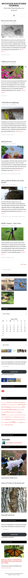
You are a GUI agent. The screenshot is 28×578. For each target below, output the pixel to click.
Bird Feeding (5, 407)
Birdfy (4, 257)
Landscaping (13, 173)
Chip (7, 412)
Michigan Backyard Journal (14, 4)
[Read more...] (19, 131)
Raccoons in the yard (8, 21)
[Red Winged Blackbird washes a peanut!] (7, 298)
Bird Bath (16, 404)
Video (24, 422)
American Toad (11, 402)
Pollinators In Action (8, 62)
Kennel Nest (6, 216)
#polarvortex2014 (4, 402)
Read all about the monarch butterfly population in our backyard (11, 561)
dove (21, 412)
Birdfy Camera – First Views (11, 223)
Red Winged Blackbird (15, 419)
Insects (5, 95)
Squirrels (2, 422)
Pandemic (19, 417)
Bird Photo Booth (13, 407)
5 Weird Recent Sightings (10, 102)
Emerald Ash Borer (8, 515)
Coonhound (12, 412)
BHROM (13, 404)
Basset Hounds (8, 404)
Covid (16, 412)
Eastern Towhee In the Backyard (12, 483)
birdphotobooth (19, 407)
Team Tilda (8, 422)
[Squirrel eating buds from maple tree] (20, 284)
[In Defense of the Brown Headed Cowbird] (7, 284)
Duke (3, 414)
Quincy (8, 419)
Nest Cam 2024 (12, 216)
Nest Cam (7, 417)
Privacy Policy (16, 574)
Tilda (13, 422)
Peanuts (23, 417)
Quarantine (3, 419)
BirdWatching (6, 173)
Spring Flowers (6, 141)
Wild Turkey (3, 424)
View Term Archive (6, 568)
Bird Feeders (22, 404)
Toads (21, 422)
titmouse (17, 422)
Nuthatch (16, 417)
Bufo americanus (20, 409)
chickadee (3, 412)
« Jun (2, 335)
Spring (19, 173)
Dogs (19, 412)
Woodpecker (9, 424)
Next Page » (24, 264)
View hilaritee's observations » (14, 442)
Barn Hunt (18, 402)
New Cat (12, 417)
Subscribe (14, 372)
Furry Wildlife (6, 54)
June (22, 414)
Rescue (22, 419)
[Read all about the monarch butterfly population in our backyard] (14, 551)
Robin (25, 419)
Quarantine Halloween (9, 478)
